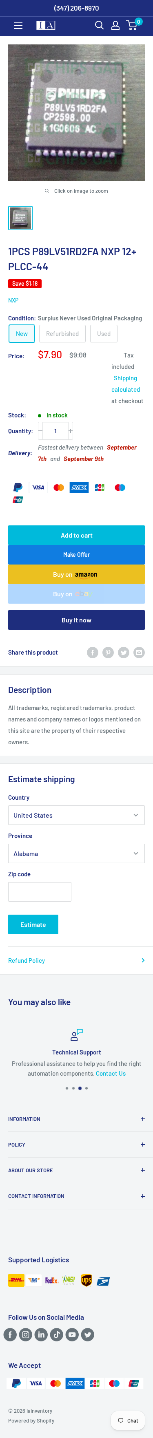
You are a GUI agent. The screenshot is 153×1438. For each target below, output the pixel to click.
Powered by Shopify (31, 1420)
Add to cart (77, 535)
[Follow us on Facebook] (8, 1334)
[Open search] (99, 25)
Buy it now (76, 620)
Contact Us (111, 1073)
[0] (132, 25)
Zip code (19, 874)
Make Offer (76, 554)
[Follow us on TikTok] (55, 1334)
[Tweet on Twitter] (123, 652)
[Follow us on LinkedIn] (39, 1334)
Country (18, 797)
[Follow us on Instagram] (24, 1334)
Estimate (33, 924)
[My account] (115, 25)
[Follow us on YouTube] (70, 1334)
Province (20, 835)
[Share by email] (139, 652)
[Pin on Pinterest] (108, 652)
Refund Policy (26, 960)
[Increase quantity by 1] (71, 430)
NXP (13, 300)
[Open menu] (18, 25)
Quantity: (20, 430)
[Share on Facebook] (92, 652)
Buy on (63, 574)
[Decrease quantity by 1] (40, 430)
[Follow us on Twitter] (86, 1334)
